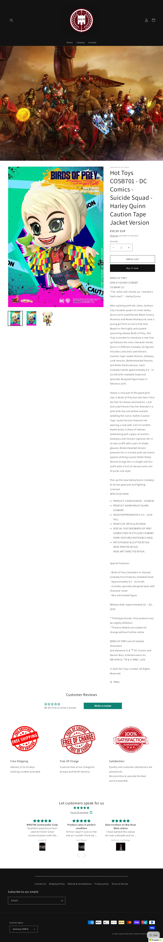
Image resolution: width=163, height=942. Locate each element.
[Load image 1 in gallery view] (15, 318)
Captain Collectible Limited (128, 934)
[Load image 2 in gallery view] (31, 318)
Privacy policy (102, 883)
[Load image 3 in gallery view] (47, 318)
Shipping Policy (57, 883)
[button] (11, 20)
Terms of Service (120, 883)
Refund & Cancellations (80, 883)
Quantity (114, 241)
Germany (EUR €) (20, 929)
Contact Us (40, 883)
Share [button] (117, 681)
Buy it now (132, 268)
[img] (81, 808)
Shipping (114, 235)
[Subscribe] (61, 900)
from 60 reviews (80, 812)
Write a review (103, 705)
